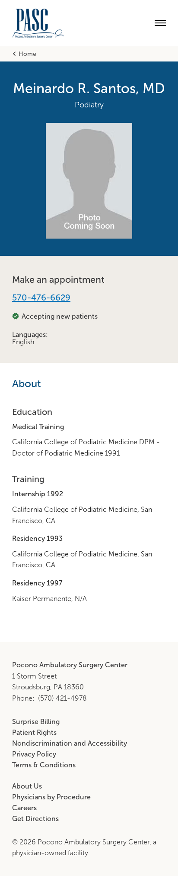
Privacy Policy (34, 754)
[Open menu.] (160, 23)
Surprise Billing (36, 721)
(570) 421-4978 (62, 698)
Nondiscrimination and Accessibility (69, 743)
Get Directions (35, 818)
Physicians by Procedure (51, 797)
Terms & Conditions (44, 765)
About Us (27, 786)
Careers (24, 807)
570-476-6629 (41, 297)
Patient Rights (34, 732)
